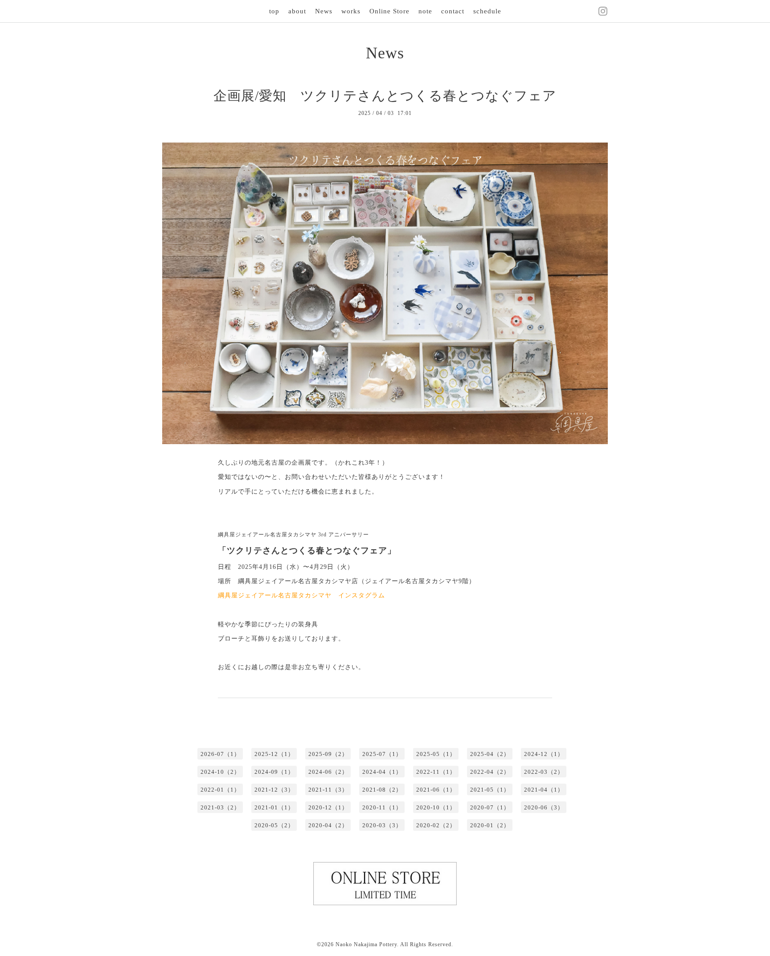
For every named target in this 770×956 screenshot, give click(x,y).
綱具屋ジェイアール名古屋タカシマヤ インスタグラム (301, 595)
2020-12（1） (328, 807)
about (297, 11)
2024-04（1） (382, 771)
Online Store (389, 11)
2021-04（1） (544, 789)
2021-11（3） (328, 789)
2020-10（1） (436, 807)
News (323, 11)
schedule (487, 11)
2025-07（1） (382, 754)
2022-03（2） (544, 771)
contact (452, 11)
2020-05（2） (274, 825)
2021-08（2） (382, 789)
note (425, 11)
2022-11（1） (436, 771)
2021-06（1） (436, 789)
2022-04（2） (490, 771)
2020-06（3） (544, 807)
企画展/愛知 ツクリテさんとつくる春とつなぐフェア (385, 95)
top (274, 11)
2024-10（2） (220, 771)
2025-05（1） (436, 754)
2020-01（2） (490, 825)
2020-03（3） (382, 825)
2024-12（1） (544, 754)
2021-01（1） (274, 807)
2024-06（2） (328, 771)
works (350, 11)
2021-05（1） (490, 789)
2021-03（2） (220, 807)
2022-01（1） (220, 789)
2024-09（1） (274, 771)
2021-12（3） (274, 789)
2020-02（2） (436, 825)
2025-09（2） (328, 754)
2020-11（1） (382, 807)
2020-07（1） (490, 807)
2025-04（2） (490, 754)
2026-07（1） (220, 754)
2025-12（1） (274, 754)
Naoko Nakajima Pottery (366, 944)
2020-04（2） (328, 825)
